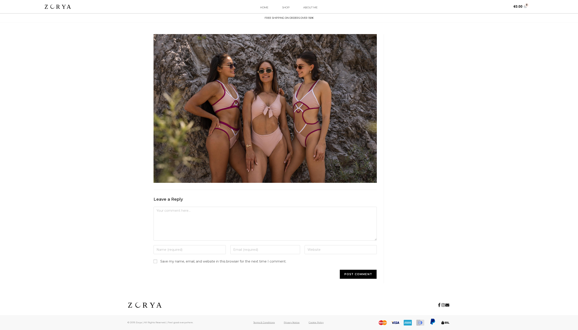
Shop (286, 7)
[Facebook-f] (439, 305)
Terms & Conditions (264, 322)
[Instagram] (443, 305)
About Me (310, 7)
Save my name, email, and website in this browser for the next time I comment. (223, 261)
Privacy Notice (292, 322)
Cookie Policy (316, 322)
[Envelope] (447, 305)
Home (264, 7)
